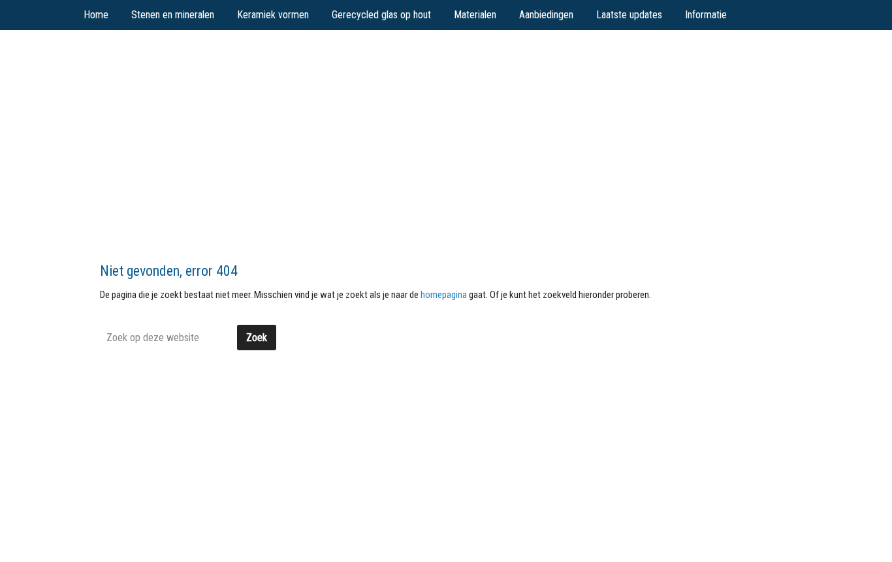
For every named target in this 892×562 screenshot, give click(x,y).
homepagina (444, 295)
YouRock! (186, 59)
